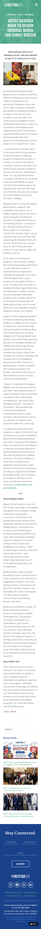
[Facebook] (17, 885)
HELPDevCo (29, 896)
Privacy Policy (30, 892)
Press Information (14, 896)
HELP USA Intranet (13, 892)
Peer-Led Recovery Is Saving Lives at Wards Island (16, 789)
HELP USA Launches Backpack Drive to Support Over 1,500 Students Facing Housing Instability (20, 763)
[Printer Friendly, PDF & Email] (10, 711)
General (29, 14)
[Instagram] (24, 885)
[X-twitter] (10, 885)
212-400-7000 (23, 908)
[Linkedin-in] (30, 885)
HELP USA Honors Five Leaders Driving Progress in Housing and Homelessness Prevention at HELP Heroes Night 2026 (19, 815)
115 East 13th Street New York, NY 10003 (20, 905)
